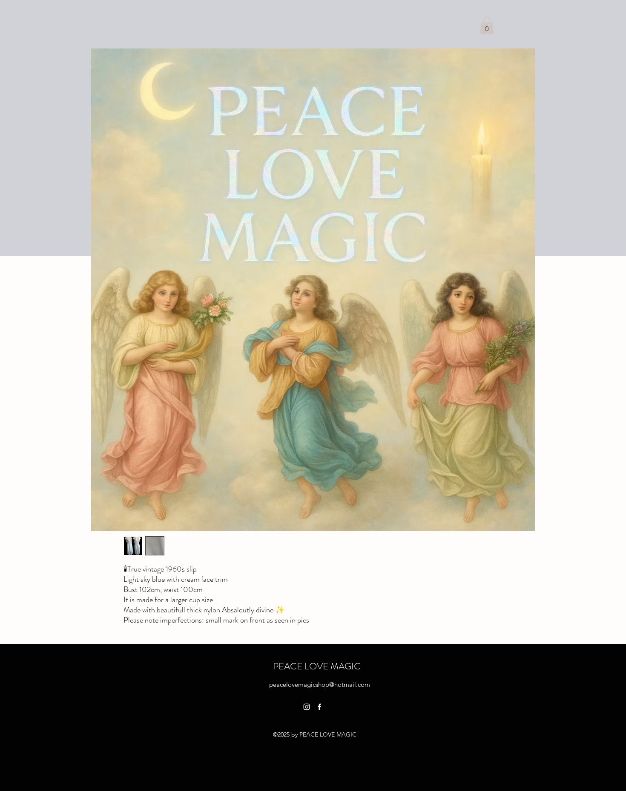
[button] (487, 25)
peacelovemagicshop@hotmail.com (319, 684)
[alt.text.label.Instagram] (306, 707)
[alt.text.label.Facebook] (319, 707)
